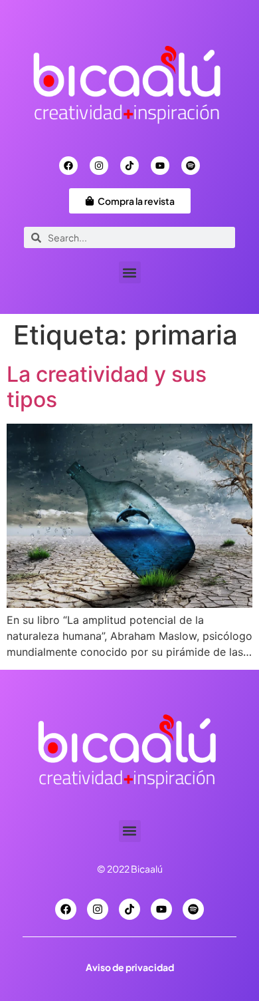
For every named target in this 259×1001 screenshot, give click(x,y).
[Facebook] (68, 165)
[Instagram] (99, 165)
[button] (130, 272)
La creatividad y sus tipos (107, 386)
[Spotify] (190, 165)
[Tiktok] (129, 165)
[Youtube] (160, 165)
